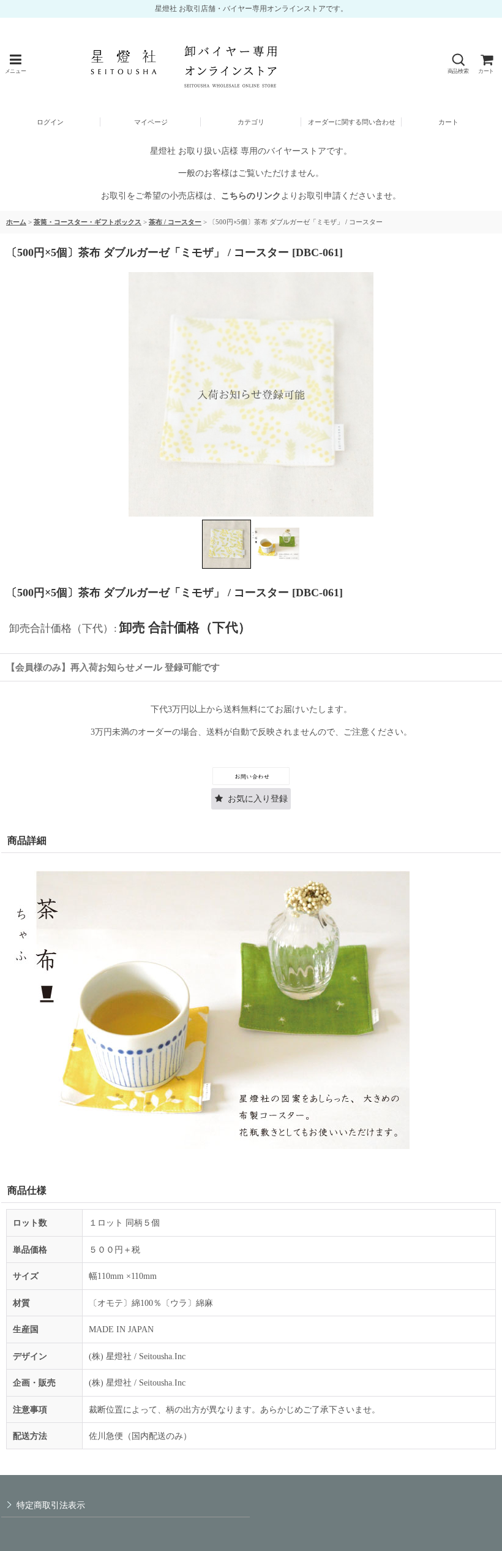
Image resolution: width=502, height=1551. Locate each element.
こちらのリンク (251, 195)
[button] (15, 64)
